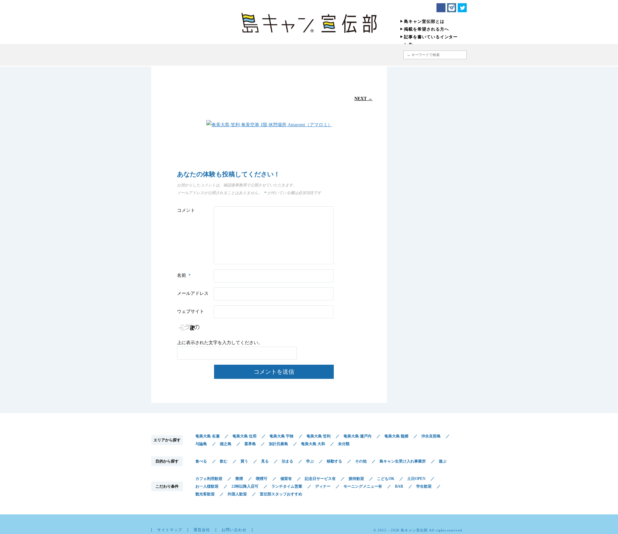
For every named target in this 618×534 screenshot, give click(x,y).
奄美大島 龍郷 (396, 436)
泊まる (287, 461)
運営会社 (201, 530)
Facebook (440, 7)
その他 (361, 461)
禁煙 (239, 478)
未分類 (344, 444)
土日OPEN (416, 478)
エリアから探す (244, 55)
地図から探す (368, 55)
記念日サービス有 (320, 478)
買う (244, 461)
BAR (399, 486)
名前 (184, 275)
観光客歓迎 (205, 494)
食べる (201, 461)
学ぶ (310, 461)
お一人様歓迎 (207, 486)
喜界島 (250, 444)
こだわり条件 (326, 55)
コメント (186, 210)
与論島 (201, 444)
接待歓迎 (356, 478)
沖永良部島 (431, 436)
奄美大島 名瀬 (207, 436)
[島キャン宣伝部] (309, 23)
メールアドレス (193, 293)
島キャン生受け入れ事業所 (402, 461)
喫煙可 (261, 478)
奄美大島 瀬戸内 (357, 436)
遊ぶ (442, 461)
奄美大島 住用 (244, 436)
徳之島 (225, 444)
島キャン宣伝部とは (424, 21)
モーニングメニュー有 (362, 486)
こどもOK (385, 478)
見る (265, 461)
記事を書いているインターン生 (431, 40)
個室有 (286, 478)
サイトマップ (169, 530)
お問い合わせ (234, 530)
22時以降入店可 (244, 486)
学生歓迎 (424, 486)
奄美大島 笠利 (318, 436)
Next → (363, 98)
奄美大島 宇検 (281, 436)
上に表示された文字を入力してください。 (220, 342)
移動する (334, 461)
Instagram (451, 7)
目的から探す (281, 55)
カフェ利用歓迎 (208, 478)
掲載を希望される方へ (426, 29)
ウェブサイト (190, 311)
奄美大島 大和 (313, 444)
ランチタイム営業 (286, 486)
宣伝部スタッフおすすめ (281, 494)
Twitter (462, 7)
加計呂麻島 (278, 444)
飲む (224, 461)
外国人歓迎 (237, 494)
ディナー (323, 486)
